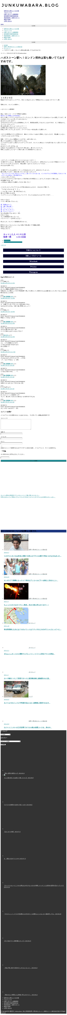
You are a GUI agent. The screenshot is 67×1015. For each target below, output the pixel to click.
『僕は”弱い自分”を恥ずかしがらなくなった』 (20, 968)
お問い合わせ (8, 21)
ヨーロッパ (7, 240)
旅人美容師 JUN (8, 296)
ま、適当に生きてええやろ (15, 858)
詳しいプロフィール (34, 256)
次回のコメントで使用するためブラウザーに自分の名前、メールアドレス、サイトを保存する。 (29, 448)
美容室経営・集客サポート (12, 17)
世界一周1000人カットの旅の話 (13, 242)
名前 (3, 432)
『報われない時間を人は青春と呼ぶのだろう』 (21, 994)
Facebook (34, 261)
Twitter (34, 267)
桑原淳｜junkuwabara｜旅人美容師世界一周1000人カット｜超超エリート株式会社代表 (35, 1011)
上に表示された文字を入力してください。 (13, 454)
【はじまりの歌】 (12, 831)
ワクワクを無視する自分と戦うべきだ (18, 804)
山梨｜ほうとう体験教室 (11, 14)
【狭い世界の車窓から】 (14, 773)
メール (3, 436)
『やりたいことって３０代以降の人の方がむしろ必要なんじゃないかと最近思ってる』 (32, 914)
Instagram (34, 272)
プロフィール (8, 12)
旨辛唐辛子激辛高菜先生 (11, 16)
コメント (4, 418)
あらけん (6, 335)
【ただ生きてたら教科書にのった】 (17, 941)
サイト (3, 441)
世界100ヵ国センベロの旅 (11, 11)
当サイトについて (34, 250)
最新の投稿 (7, 19)
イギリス (3, 245)
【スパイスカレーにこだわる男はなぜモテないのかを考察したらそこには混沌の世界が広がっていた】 (34, 886)
